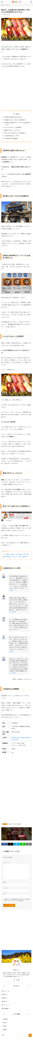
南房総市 (5, 1019)
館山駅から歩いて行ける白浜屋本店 (15, 120)
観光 (5, 1001)
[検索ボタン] (31, 2)
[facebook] (14, 980)
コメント (6, 862)
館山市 (10, 824)
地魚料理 (19, 824)
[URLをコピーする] (29, 844)
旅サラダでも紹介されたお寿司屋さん (15, 133)
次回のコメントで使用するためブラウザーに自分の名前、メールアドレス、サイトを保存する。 (17, 900)
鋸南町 (5, 1029)
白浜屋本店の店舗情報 (11, 138)
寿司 (14, 824)
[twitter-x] (16, 980)
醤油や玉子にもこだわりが (12, 130)
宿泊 (5, 994)
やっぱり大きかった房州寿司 (13, 127)
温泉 (5, 998)
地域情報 (6, 1008)
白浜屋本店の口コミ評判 (12, 135)
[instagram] (18, 980)
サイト (4, 893)
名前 (5, 882)
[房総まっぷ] (16, 2)
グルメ (4, 824)
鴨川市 (5, 1026)
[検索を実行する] (30, 1035)
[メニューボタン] (2, 2)
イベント (6, 1005)
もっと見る (12, 612)
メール (5, 888)
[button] (4, 844)
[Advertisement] (16, 89)
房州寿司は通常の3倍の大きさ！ (14, 117)
